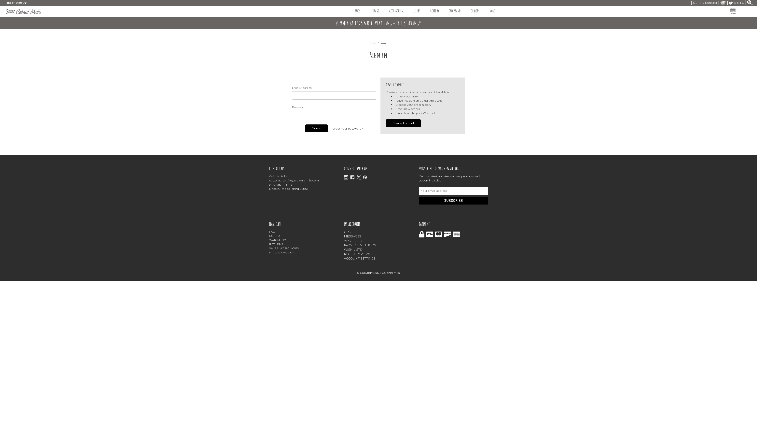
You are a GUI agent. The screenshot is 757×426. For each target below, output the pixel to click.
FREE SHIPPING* (408, 23)
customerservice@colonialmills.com (294, 180)
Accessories (396, 10)
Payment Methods (360, 245)
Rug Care (276, 236)
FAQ (272, 232)
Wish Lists (353, 249)
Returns (276, 244)
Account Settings (360, 258)
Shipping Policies (284, 248)
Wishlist (738, 3)
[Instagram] (346, 177)
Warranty (277, 240)
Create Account (403, 123)
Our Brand (455, 10)
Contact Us (277, 169)
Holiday (434, 10)
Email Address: (302, 88)
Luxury (416, 10)
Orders (350, 232)
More (492, 10)
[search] (750, 2)
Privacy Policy (281, 252)
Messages (352, 236)
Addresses (353, 241)
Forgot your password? (347, 128)
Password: (299, 107)
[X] (359, 177)
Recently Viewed (358, 254)
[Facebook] (352, 177)
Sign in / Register (705, 3)
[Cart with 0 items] (723, 3)
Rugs (357, 10)
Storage (374, 10)
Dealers (475, 10)
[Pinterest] (365, 177)
